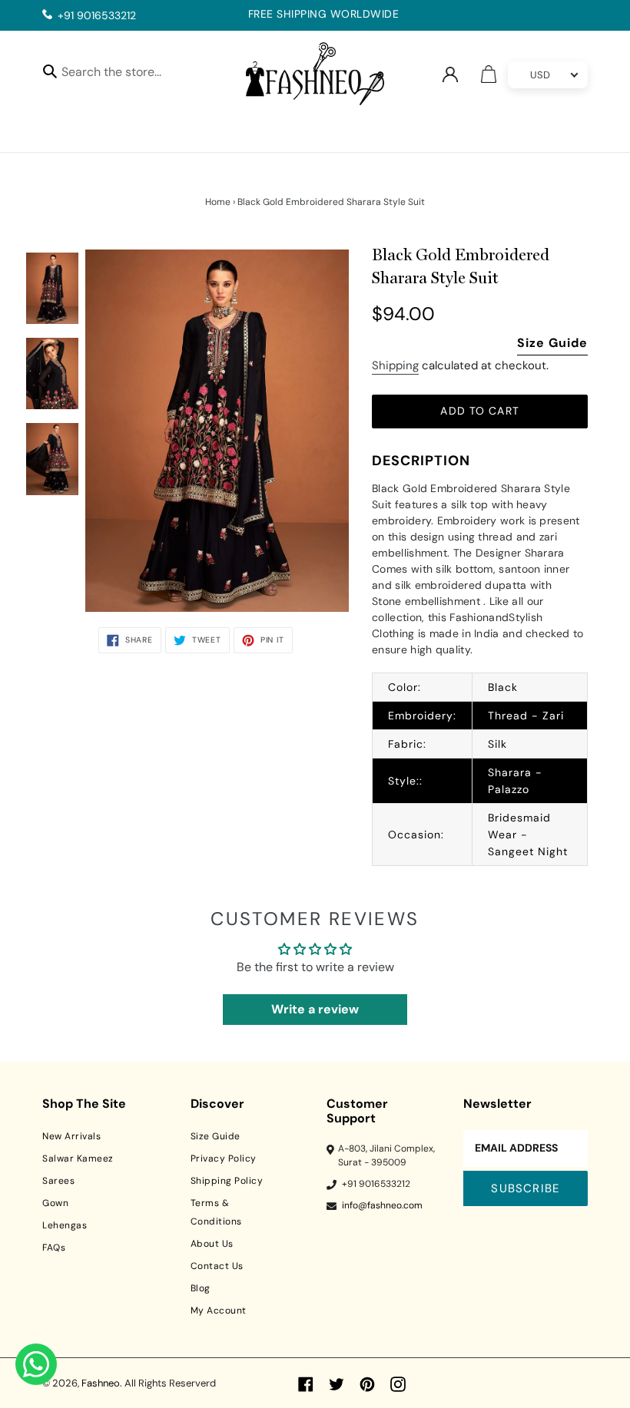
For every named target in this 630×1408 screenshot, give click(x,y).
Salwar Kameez (78, 1158)
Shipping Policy (227, 1181)
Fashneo (100, 1383)
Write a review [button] (315, 1009)
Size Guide (552, 343)
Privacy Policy (224, 1158)
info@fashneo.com (382, 1205)
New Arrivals (71, 1136)
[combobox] (124, 74)
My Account (219, 1310)
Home (217, 202)
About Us (212, 1244)
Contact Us (217, 1266)
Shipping (395, 365)
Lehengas (64, 1225)
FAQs (53, 1247)
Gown (55, 1203)
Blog (201, 1288)
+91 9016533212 (97, 15)
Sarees (58, 1181)
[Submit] (50, 70)
